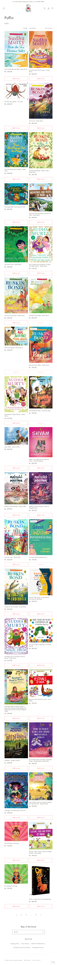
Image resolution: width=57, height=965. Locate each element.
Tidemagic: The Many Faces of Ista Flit (15, 810)
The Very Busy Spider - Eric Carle (14, 101)
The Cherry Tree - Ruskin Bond (13, 264)
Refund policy (27, 960)
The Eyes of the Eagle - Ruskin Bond (39, 315)
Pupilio (10, 960)
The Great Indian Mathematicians (38, 557)
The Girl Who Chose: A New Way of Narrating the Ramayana (39, 598)
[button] (4, 8)
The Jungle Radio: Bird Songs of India (15, 207)
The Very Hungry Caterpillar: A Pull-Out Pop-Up (40, 645)
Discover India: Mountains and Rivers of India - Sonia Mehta (40, 214)
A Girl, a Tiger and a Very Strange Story (40, 899)
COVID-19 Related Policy (38, 944)
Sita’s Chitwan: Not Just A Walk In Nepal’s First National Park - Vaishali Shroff (40, 803)
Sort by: (25, 28)
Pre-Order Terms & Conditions (22, 947)
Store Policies (25, 944)
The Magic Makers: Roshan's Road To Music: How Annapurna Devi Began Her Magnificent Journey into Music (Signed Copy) (15, 709)
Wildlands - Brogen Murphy (12, 760)
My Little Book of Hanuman (12, 843)
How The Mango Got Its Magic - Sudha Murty (15, 170)
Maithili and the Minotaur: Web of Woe (15, 506)
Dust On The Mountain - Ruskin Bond (15, 315)
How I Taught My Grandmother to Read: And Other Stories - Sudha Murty (40, 265)
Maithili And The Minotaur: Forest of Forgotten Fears (39, 507)
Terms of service (36, 960)
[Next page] (41, 915)
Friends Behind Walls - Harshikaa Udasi (40, 411)
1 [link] (16, 915)
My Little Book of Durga (11, 886)
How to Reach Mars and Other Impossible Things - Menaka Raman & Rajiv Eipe (40, 760)
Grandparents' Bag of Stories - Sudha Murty (15, 415)
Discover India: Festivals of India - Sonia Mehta (40, 700)
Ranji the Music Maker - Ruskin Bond (39, 365)
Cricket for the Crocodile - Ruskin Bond (15, 607)
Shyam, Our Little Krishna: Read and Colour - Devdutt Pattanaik (39, 460)
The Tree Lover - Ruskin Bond (12, 557)
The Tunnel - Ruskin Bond (36, 121)
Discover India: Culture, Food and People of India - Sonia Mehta (40, 852)
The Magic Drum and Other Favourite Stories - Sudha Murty (15, 657)
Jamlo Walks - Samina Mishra (12, 447)
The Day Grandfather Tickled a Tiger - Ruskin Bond (39, 171)
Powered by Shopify (17, 960)
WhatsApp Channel (38, 947)
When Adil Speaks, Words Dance (14, 347)
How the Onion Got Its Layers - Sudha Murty (39, 70)
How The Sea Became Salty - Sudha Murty (16, 69)
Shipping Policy (15, 944)
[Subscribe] (43, 932)
